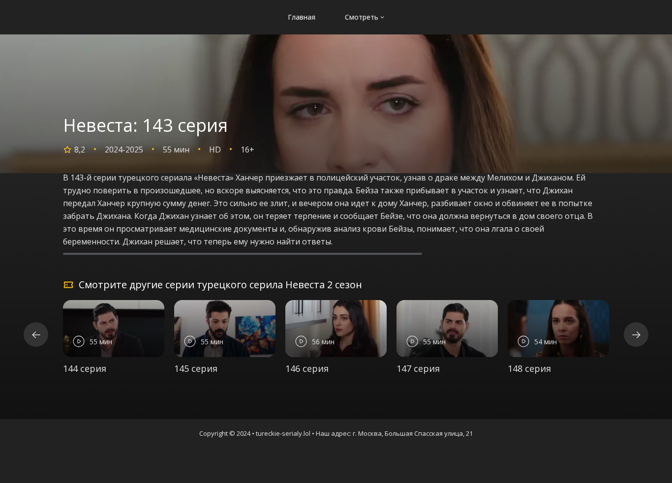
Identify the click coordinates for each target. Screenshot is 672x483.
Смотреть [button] (361, 17)
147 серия (418, 368)
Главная (301, 17)
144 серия (84, 368)
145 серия (195, 368)
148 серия (529, 368)
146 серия (307, 368)
